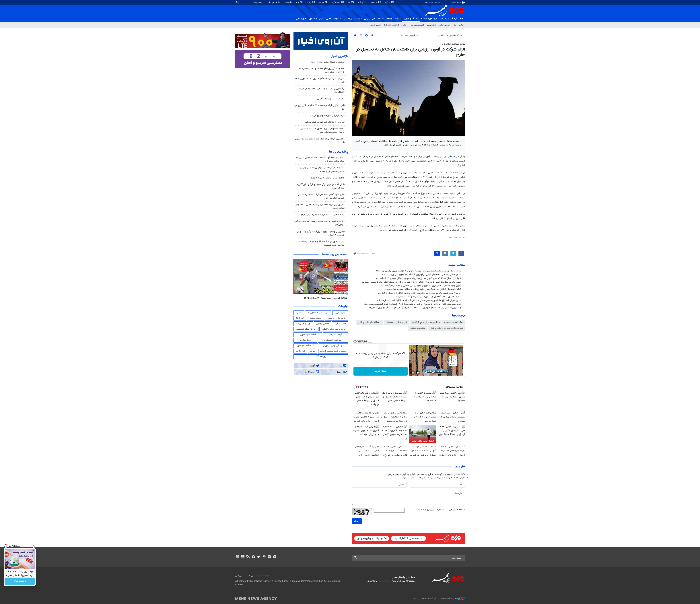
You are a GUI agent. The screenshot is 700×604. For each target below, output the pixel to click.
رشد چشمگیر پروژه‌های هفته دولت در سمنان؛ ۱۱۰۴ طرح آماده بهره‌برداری (321, 70)
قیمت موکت (315, 318)
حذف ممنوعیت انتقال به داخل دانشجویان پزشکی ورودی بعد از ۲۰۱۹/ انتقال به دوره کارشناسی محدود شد (412, 304)
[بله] (269, 557)
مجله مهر (313, 19)
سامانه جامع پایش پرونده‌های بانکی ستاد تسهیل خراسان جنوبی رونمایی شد (322, 130)
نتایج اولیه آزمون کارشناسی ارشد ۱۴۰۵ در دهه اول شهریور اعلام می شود (321, 196)
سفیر (299, 312)
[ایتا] (237, 557)
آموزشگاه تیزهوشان (333, 340)
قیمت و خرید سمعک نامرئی (333, 351)
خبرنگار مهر (449, 156)
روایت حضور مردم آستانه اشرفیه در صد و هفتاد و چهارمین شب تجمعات (322, 243)
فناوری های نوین (417, 25)
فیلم (321, 19)
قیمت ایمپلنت (335, 334)
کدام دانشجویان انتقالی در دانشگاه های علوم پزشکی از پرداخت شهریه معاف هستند (422, 289)
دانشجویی (431, 25)
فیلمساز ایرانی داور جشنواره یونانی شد (327, 115)
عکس (328, 19)
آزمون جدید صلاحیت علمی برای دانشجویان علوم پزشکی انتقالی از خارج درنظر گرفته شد (421, 286)
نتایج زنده (289, 2)
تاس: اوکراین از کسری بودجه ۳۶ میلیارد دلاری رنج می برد (319, 107)
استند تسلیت (340, 323)
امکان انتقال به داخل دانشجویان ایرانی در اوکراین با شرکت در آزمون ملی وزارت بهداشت (421, 274)
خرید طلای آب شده (336, 318)
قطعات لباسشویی (308, 334)
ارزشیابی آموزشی (417, 328)
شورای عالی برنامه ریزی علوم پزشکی (446, 328)
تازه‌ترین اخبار (339, 56)
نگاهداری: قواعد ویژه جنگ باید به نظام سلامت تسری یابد (320, 140)
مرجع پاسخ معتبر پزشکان (333, 329)
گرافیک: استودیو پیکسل (423, 598)
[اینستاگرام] (264, 557)
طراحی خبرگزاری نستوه (449, 598)
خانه (462, 19)
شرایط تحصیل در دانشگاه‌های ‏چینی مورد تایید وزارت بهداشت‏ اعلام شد (428, 297)
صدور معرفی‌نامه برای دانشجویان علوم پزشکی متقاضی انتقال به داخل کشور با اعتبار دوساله (419, 300)
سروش (374, 2)
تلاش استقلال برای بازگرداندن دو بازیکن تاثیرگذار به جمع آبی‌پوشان (321, 186)
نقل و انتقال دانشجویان (396, 322)
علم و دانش (375, 25)
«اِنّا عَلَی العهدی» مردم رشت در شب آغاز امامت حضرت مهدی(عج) (319, 223)
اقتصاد (381, 19)
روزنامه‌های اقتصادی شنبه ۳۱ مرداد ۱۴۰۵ (325, 298)
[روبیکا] (253, 557)
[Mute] (418, 372)
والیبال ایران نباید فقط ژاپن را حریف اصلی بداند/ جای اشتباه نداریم (320, 206)
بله (349, 2)
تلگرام (387, 2)
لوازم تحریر (340, 312)
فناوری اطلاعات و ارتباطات (395, 25)
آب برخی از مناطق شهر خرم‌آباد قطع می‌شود (325, 122)
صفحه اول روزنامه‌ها (335, 254)
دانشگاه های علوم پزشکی (369, 322)
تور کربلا (300, 318)
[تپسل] (355, 341)
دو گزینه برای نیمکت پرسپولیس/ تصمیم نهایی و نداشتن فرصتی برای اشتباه (322, 169)
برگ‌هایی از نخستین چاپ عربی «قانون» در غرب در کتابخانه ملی (321, 90)
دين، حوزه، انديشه (429, 19)
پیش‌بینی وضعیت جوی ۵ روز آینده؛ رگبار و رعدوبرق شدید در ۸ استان (321, 233)
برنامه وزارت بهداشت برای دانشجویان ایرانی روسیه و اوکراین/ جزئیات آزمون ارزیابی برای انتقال (418, 271)
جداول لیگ (272, 2)
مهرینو (313, 351)
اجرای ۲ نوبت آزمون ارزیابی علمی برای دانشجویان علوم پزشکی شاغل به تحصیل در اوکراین (419, 293)
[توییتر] (258, 557)
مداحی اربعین (322, 323)
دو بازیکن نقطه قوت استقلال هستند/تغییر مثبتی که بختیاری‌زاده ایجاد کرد (320, 159)
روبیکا (309, 2)
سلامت (398, 19)
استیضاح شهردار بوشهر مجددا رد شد (328, 62)
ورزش (367, 19)
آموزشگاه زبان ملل (305, 345)
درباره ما (265, 576)
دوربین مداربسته (303, 323)
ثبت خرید (380, 371)
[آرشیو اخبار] (242, 557)
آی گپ (361, 2)
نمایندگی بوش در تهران (333, 345)
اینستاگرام (336, 2)
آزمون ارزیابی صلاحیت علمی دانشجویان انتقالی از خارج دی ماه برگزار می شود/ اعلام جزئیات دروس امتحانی (411, 282)
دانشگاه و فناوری (411, 19)
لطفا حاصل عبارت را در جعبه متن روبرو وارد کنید (441, 510)
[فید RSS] (248, 557)
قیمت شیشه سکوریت (318, 312)
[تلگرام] (274, 557)
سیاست (358, 19)
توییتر (321, 2)
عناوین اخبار (458, 25)
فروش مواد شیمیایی (306, 329)
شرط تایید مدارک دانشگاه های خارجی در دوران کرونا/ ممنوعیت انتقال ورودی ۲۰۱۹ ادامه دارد (418, 278)
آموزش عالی (445, 25)
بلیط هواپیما (305, 340)
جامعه (389, 19)
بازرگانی (238, 576)
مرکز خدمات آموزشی (453, 322)
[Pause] (413, 372)
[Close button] (34, 546)
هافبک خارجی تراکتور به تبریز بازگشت (327, 178)
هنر (441, 19)
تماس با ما (251, 576)
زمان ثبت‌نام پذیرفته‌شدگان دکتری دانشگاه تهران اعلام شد (320, 80)
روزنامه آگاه (321, 356)
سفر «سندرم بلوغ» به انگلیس (331, 99)
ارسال (356, 521)
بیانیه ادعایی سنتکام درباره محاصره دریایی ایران (323, 215)
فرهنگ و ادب (451, 19)
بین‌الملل (348, 19)
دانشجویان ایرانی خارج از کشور (426, 322)
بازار (374, 19)
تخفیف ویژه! (19, 581)
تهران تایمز (300, 351)
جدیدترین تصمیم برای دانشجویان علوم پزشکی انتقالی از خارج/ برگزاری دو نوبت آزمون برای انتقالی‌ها (415, 308)
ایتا (297, 2)
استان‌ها (337, 19)
